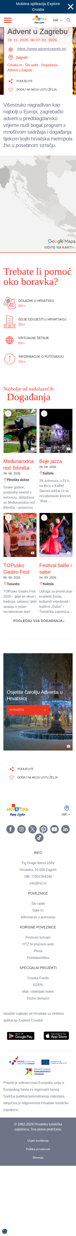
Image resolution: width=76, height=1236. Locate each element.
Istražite (18, 716)
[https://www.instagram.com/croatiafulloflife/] (21, 836)
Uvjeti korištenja (38, 1147)
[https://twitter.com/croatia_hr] (32, 836)
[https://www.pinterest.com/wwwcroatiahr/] (43, 836)
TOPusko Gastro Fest (16, 575)
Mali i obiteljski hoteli (38, 998)
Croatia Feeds (38, 985)
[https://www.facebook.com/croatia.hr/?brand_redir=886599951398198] (10, 836)
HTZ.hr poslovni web (38, 951)
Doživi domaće (38, 1005)
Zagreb (22, 57)
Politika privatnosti (38, 1156)
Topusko (12, 590)
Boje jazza (50, 468)
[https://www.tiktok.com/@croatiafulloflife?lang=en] (39, 844)
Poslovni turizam (38, 944)
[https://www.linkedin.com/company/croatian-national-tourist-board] (65, 836)
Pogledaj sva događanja (38, 628)
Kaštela (48, 480)
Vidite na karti (57, 254)
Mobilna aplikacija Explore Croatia (38, 6)
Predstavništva (38, 964)
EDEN (38, 992)
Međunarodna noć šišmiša (19, 471)
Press (38, 958)
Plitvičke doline (17, 486)
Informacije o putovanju (38, 924)
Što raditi (38, 910)
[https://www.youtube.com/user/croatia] (54, 836)
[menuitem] (20, 1042)
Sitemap (38, 1164)
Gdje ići (38, 917)
